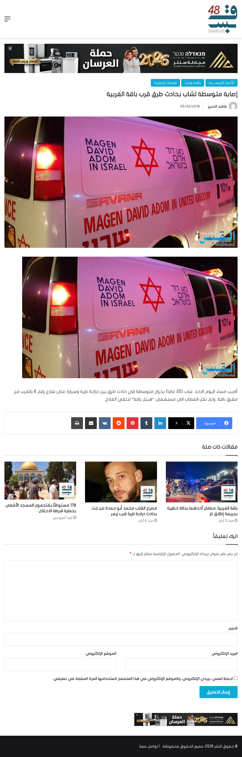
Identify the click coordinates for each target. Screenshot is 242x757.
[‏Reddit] (119, 423)
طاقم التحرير (217, 106)
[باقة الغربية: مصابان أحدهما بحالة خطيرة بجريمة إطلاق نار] (202, 482)
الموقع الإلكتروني (101, 653)
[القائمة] (7, 21)
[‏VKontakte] (105, 423)
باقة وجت (192, 83)
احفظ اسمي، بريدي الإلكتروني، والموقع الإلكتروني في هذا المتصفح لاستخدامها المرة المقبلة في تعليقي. (143, 679)
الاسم (233, 628)
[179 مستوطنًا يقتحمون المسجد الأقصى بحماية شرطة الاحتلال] (40, 480)
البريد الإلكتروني (225, 653)
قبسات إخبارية (165, 83)
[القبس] (222, 19)
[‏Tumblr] (146, 423)
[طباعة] (77, 423)
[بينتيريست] (132, 423)
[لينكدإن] (160, 423)
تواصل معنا (148, 746)
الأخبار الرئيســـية (221, 83)
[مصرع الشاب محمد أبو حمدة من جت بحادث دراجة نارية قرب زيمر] (121, 482)
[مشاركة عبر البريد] (91, 423)
